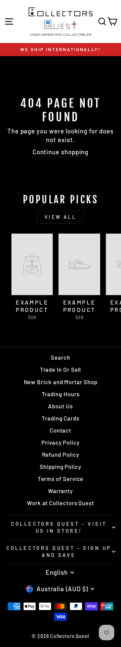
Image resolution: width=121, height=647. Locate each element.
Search (60, 357)
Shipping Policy (60, 466)
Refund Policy (60, 454)
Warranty (60, 490)
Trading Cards (60, 418)
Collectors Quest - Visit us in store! (59, 527)
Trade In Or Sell (60, 369)
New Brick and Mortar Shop (60, 381)
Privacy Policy (60, 442)
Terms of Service (61, 478)
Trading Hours (61, 394)
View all (60, 217)
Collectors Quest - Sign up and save (59, 551)
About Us (60, 406)
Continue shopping (61, 152)
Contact (60, 430)
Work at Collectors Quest (60, 502)
